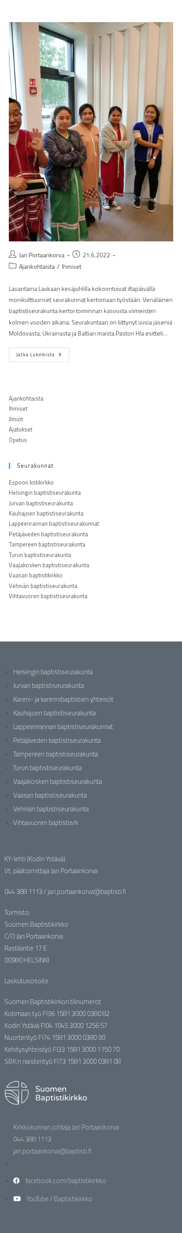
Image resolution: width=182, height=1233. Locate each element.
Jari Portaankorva (41, 255)
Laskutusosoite (26, 981)
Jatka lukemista (42, 352)
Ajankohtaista (37, 266)
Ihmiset (71, 266)
